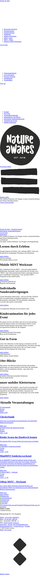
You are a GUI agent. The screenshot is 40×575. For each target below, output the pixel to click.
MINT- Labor (8, 38)
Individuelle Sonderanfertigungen (14, 119)
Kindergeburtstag (9, 33)
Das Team (7, 113)
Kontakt (6, 112)
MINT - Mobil (8, 40)
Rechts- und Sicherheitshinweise (18, 524)
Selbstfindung (8, 78)
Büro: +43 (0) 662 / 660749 (8, 519)
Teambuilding (8, 80)
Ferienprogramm (9, 31)
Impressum (3, 524)
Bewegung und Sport (10, 29)
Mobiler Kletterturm (10, 122)
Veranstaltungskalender (11, 115)
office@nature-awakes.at (11, 523)
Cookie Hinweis (19, 526)
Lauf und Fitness (9, 75)
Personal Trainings (9, 76)
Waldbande (7, 34)
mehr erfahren (4, 256)
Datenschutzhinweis (6, 526)
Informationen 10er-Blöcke (12, 117)
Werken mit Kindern (10, 36)
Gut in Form (4, 233)
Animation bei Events (10, 121)
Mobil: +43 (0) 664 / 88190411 (9, 517)
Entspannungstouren (10, 73)
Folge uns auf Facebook (15, 505)
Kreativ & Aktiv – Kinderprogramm (11, 229)
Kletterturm (3, 234)
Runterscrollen (4, 197)
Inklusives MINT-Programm (12, 41)
